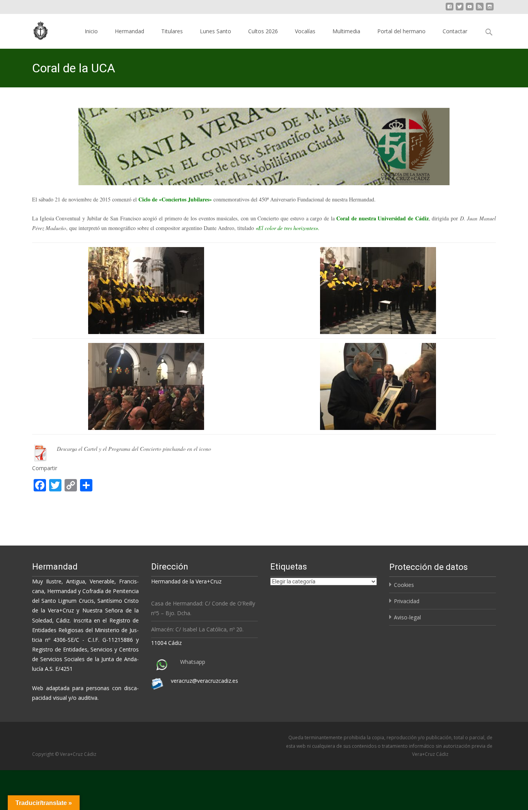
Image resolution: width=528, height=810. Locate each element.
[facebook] (449, 9)
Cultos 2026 (263, 31)
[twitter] (459, 9)
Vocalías (305, 31)
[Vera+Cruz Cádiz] (35, 29)
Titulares (172, 31)
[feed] (480, 9)
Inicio (91, 31)
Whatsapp (192, 661)
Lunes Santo (215, 31)
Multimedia (346, 31)
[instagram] (490, 9)
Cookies (404, 584)
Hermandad (129, 31)
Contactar (455, 31)
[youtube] (469, 9)
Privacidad (406, 601)
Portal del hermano (401, 31)
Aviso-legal (407, 617)
